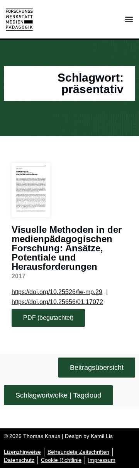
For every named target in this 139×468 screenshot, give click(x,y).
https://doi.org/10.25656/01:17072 (57, 302)
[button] (128, 19)
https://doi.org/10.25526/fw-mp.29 (57, 292)
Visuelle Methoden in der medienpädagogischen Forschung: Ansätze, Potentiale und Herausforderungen (67, 248)
